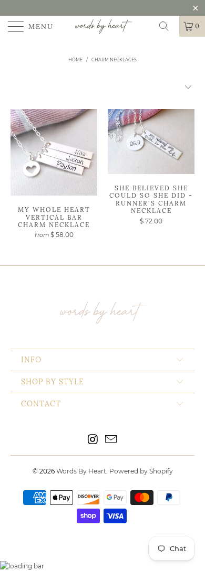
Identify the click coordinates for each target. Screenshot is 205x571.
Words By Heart (81, 471)
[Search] (167, 26)
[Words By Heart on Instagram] (93, 440)
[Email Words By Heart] (111, 440)
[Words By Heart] (103, 26)
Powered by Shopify (141, 471)
